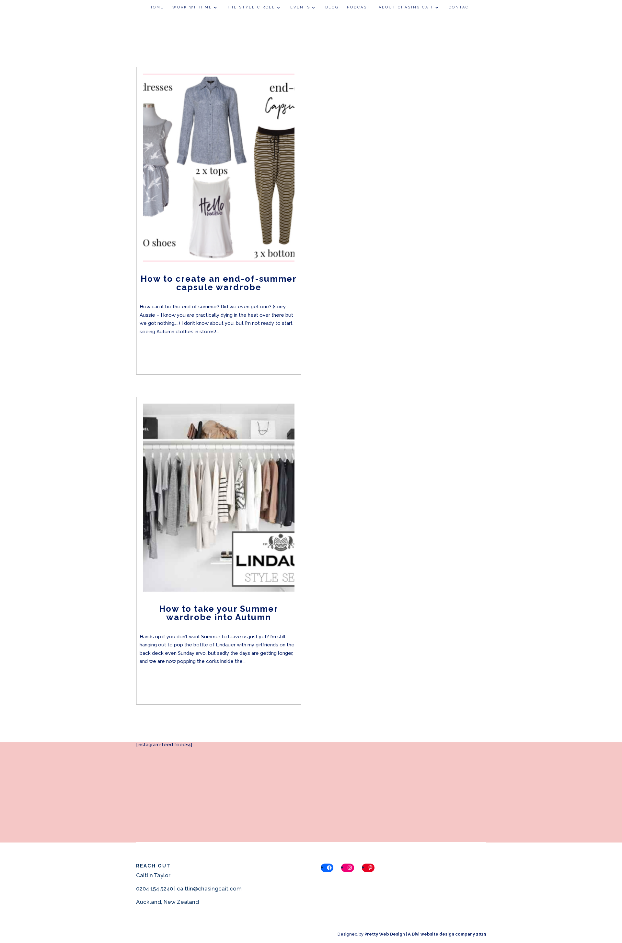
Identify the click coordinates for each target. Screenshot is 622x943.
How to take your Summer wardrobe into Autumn (218, 613)
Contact (460, 7)
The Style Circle (251, 7)
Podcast (358, 7)
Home (156, 7)
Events (300, 7)
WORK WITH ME (192, 7)
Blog (332, 7)
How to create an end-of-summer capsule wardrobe (219, 283)
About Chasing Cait (406, 7)
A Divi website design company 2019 (447, 934)
